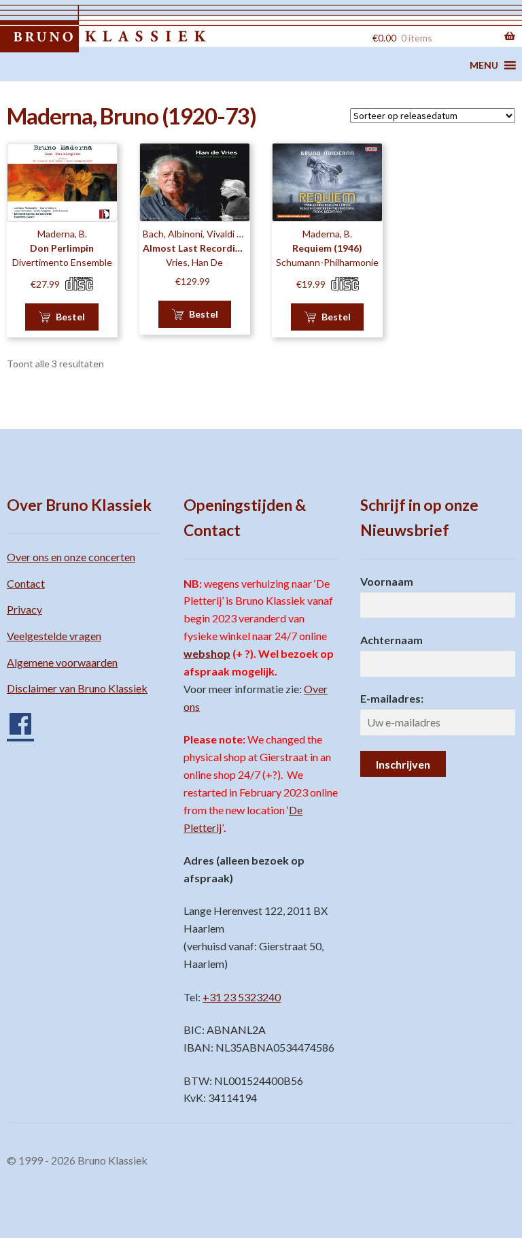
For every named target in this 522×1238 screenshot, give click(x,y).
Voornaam (386, 581)
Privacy (24, 609)
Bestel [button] (70, 316)
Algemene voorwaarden (62, 662)
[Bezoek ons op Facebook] (13, 718)
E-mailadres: (391, 698)
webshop (207, 653)
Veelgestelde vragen (54, 635)
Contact (26, 583)
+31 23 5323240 (242, 996)
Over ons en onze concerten (71, 556)
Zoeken (342, 35)
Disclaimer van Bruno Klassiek (77, 688)
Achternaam (391, 639)
